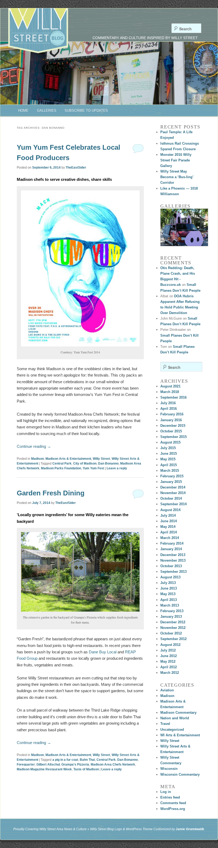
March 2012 (169, 673)
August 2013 (170, 577)
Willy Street (101, 459)
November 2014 (173, 493)
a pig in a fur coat (65, 760)
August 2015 (170, 442)
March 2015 (169, 471)
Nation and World (174, 718)
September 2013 (173, 572)
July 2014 (168, 515)
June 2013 (168, 588)
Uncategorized (172, 730)
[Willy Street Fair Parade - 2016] (184, 227)
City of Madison (85, 463)
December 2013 (172, 555)
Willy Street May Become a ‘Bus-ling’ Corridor (176, 177)
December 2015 (172, 426)
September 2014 (173, 504)
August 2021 (170, 386)
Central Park (62, 463)
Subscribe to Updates (86, 110)
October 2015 (171, 431)
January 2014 (171, 549)
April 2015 (168, 465)
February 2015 (171, 476)
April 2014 (168, 532)
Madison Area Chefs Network (113, 764)
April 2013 (168, 600)
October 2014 (171, 498)
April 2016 (168, 409)
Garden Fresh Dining (51, 493)
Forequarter (26, 764)
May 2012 (167, 661)
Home (23, 110)
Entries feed (170, 797)
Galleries (46, 110)
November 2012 (173, 628)
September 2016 (173, 397)
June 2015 (168, 454)
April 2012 (168, 667)
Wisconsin (169, 769)
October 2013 (171, 566)
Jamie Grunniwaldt (190, 829)
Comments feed (173, 803)
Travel (165, 724)
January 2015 (171, 482)
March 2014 (169, 538)
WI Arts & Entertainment (180, 735)
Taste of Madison (86, 769)
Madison (37, 459)
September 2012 (173, 639)
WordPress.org (172, 809)
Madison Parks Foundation (61, 468)
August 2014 (170, 510)
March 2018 (169, 392)
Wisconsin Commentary (180, 774)
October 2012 (171, 633)
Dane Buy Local (102, 652)
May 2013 (167, 594)
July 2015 (168, 448)
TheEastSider (76, 167)
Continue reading (34, 446)
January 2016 (171, 420)
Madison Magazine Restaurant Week (44, 769)
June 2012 (168, 656)
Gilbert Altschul (48, 764)
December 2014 (172, 487)
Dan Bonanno (108, 463)
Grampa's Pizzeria (75, 764)
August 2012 (170, 645)
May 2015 (167, 459)
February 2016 (171, 414)
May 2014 (167, 527)
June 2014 (168, 521)
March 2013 (169, 605)
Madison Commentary (178, 713)
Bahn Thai (87, 760)
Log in (165, 792)
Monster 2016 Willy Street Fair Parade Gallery (175, 160)
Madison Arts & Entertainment (68, 459)
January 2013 (171, 617)
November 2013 (173, 560)
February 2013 (171, 611)
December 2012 (172, 622)
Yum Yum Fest (93, 468)
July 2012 (168, 650)
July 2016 (168, 403)
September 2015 (173, 437)
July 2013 (168, 583)
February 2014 (171, 543)
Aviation (167, 690)
